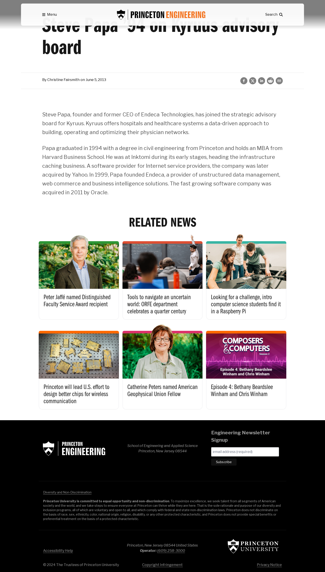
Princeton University (253, 546)
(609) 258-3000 (171, 551)
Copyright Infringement (162, 565)
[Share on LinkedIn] (261, 80)
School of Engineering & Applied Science (74, 448)
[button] (49, 14)
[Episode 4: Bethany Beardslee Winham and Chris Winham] (246, 366)
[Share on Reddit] (270, 80)
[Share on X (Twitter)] (252, 80)
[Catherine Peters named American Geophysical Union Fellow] (162, 366)
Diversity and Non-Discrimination (67, 492)
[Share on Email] (279, 80)
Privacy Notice (269, 565)
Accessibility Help (58, 551)
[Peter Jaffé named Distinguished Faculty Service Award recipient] (79, 277)
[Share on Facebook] (243, 80)
